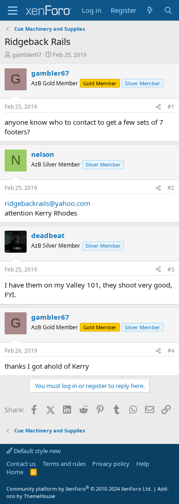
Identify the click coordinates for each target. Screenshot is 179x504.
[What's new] (150, 10)
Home (14, 472)
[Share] (158, 107)
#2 (171, 188)
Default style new (36, 451)
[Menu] (12, 10)
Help (142, 464)
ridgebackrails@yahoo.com (47, 203)
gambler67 (26, 54)
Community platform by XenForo (79, 488)
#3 (171, 269)
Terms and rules (64, 464)
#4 (171, 350)
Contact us (21, 464)
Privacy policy (110, 464)
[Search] (168, 10)
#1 (171, 107)
